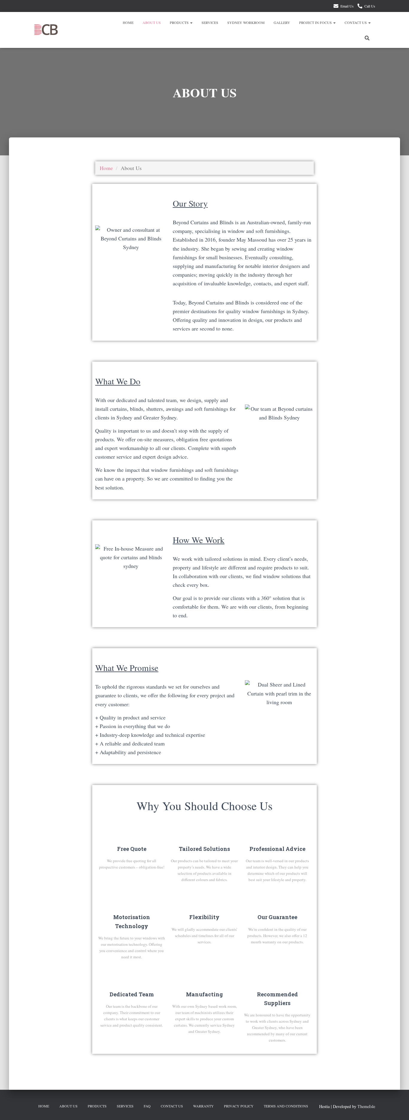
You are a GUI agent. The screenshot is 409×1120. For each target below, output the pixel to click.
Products (180, 22)
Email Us (347, 6)
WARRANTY (203, 1106)
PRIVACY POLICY (239, 1106)
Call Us (369, 6)
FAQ (147, 1106)
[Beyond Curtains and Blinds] (46, 29)
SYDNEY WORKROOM (246, 22)
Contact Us (356, 22)
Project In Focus (316, 22)
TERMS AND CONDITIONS (286, 1106)
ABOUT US (152, 22)
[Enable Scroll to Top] (397, 1108)
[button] (191, 22)
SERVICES (210, 22)
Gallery (282, 22)
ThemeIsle (366, 1106)
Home (128, 22)
